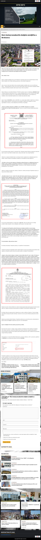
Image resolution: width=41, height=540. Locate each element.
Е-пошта (5, 424)
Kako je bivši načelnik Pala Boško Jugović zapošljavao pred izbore (20, 387)
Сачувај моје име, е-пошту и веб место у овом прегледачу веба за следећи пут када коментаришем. (20, 435)
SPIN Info (20, 5)
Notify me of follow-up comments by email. (12, 437)
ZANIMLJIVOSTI (4, 521)
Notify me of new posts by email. (10, 439)
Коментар (5, 406)
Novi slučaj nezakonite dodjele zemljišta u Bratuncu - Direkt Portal (20, 399)
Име (4, 420)
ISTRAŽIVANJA (4, 32)
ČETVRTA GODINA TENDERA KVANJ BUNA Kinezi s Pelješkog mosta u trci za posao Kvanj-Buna (30, 365)
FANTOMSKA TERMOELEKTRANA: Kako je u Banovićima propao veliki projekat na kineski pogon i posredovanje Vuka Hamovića (10, 365)
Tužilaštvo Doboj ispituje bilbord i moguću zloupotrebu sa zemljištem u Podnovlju (30, 524)
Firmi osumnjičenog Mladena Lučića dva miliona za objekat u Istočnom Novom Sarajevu (33, 388)
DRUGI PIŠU (24, 521)
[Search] (39, 26)
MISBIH (5, 361)
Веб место (5, 428)
